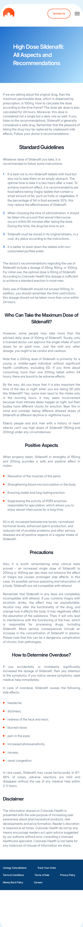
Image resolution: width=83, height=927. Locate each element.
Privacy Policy (67, 875)
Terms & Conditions (13, 875)
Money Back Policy (13, 882)
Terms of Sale (42, 875)
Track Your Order (46, 867)
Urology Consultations (15, 867)
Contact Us (59, 13)
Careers (38, 882)
